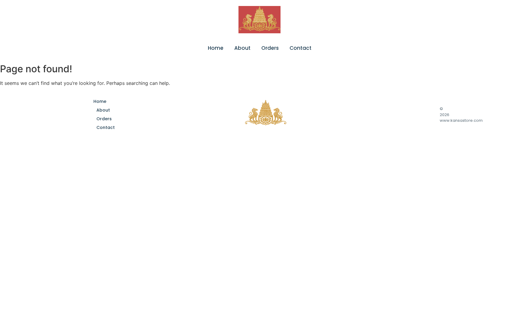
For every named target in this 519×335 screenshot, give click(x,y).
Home (215, 48)
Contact (300, 48)
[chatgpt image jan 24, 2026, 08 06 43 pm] (259, 19)
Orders (270, 48)
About (242, 48)
